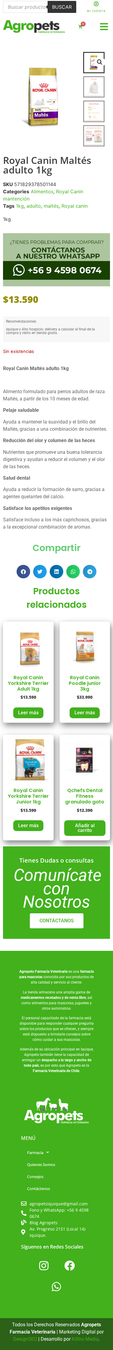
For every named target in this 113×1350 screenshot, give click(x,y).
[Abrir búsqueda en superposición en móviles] (39, 7)
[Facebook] (69, 1265)
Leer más (28, 713)
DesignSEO (25, 1339)
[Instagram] (43, 1265)
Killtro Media (85, 1339)
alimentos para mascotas (53, 1003)
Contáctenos (38, 1188)
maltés (51, 206)
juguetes (82, 1003)
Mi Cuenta (96, 11)
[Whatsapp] (56, 1286)
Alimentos (42, 191)
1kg (20, 206)
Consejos (35, 1176)
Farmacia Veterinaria (51, 971)
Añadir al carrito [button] (85, 828)
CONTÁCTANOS (56, 921)
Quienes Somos (41, 1164)
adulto (34, 206)
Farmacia (35, 1152)
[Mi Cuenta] (96, 3)
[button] (104, 26)
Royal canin (74, 206)
